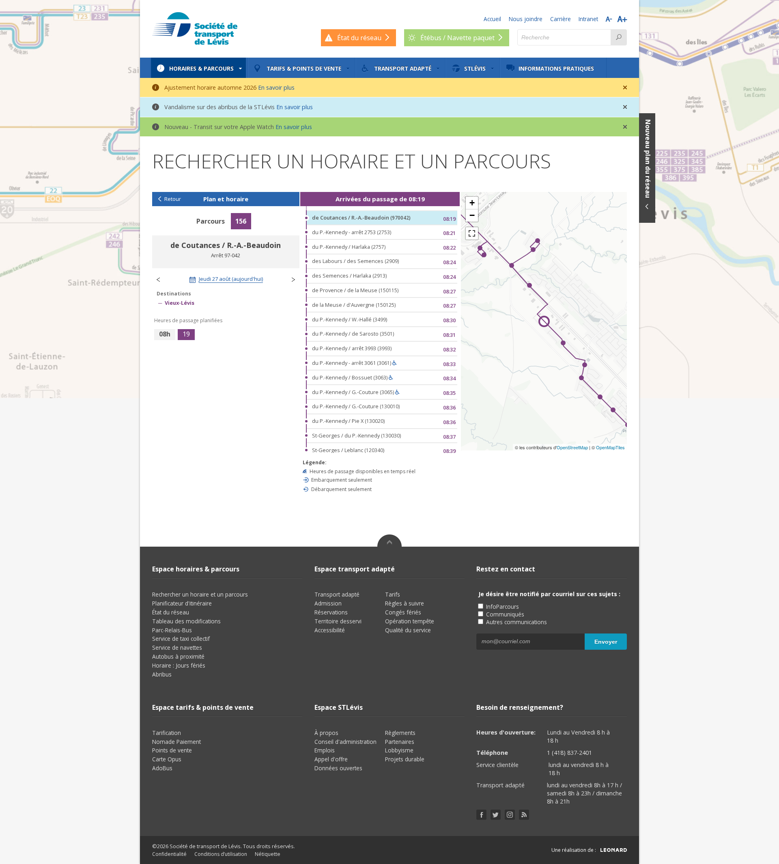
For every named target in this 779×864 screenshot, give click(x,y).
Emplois (324, 750)
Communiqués (504, 614)
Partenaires (399, 741)
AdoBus (162, 768)
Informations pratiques (556, 68)
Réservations (331, 612)
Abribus (162, 674)
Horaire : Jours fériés (178, 665)
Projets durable (404, 759)
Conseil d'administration (345, 741)
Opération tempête (409, 621)
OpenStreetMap (572, 447)
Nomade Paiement (176, 741)
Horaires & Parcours (201, 68)
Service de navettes (177, 647)
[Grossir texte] (622, 19)
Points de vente (172, 750)
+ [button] (472, 203)
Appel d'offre (331, 759)
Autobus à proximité (178, 656)
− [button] (472, 215)
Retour (172, 199)
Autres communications (515, 622)
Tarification (166, 733)
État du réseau (170, 612)
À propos (326, 733)
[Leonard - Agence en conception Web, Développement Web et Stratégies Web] (613, 850)
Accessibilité (329, 630)
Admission (328, 603)
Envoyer (605, 641)
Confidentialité (169, 854)
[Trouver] (619, 37)
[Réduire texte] (609, 19)
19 (186, 334)
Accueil (492, 19)
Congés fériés (403, 612)
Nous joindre (525, 19)
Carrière (560, 19)
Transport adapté (402, 68)
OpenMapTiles (610, 447)
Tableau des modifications (186, 621)
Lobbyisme (399, 750)
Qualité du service (408, 630)
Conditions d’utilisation (220, 854)
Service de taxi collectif (181, 638)
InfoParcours (501, 606)
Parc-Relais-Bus (172, 630)
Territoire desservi (338, 621)
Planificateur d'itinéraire (182, 603)
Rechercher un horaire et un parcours (200, 594)
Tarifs (392, 594)
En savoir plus (276, 87)
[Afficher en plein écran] (472, 233)
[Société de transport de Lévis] (194, 28)
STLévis (475, 68)
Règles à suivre (404, 603)
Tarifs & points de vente (304, 68)
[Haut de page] (389, 540)
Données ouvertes (338, 768)
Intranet (588, 19)
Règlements (400, 733)
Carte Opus (166, 759)
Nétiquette (267, 854)
